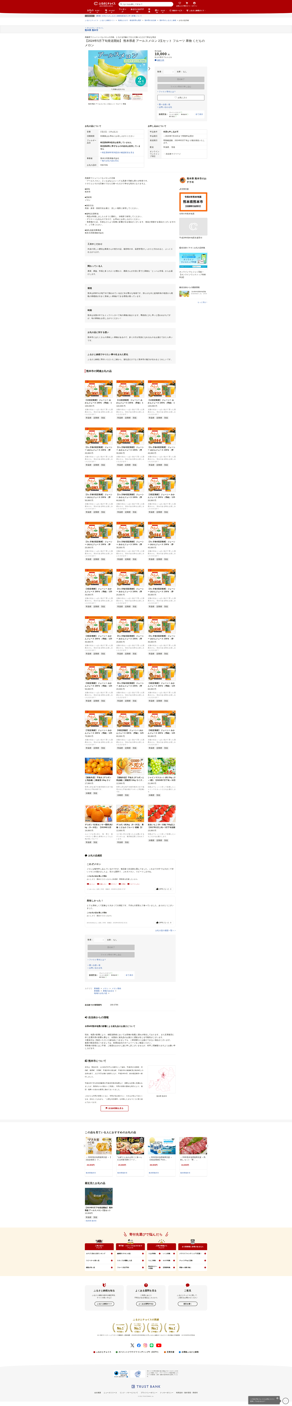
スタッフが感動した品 (124, 1260)
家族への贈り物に (185, 1267)
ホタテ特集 (166, 1260)
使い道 (160, 11)
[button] (110, 382)
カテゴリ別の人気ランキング (95, 1253)
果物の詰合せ (109, 991)
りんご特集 (152, 1260)
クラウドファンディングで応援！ (190, 1253)
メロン (106, 988)
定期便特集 (166, 1267)
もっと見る (202, 302)
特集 (149, 10)
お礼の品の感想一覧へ (164, 930)
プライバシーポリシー (149, 1393)
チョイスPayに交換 (185, 1260)
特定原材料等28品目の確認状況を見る (118, 152)
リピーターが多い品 (92, 1260)
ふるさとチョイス (103, 1352)
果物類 (97, 988)
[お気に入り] (285, 1401)
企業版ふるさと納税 (190, 1352)
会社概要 (97, 1393)
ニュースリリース (110, 1393)
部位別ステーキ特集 (152, 1267)
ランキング (122, 10)
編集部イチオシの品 (123, 1253)
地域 (110, 11)
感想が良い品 (90, 1267)
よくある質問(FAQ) (146, 1304)
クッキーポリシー (166, 1393)
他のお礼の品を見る (110, 161)
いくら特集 (166, 1253)
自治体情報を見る (115, 1108)
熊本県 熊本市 (91, 1221)
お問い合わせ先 (165, 107)
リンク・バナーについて (129, 1393)
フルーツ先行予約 (123, 1267)
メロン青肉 (116, 988)
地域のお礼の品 (101, 993)
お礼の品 (93, 11)
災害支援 (170, 1352)
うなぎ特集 (152, 1253)
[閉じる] (277, 1398)
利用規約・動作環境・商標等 (187, 1393)
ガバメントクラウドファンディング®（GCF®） (139, 1352)
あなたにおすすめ (137, 10)
